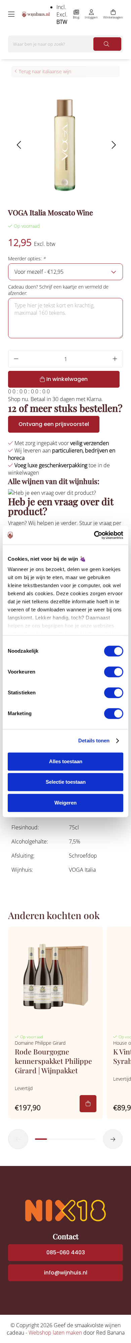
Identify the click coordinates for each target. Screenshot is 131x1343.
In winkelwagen (67, 379)
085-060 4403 (65, 1252)
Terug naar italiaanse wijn (45, 71)
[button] (18, 145)
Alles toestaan (65, 761)
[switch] (113, 671)
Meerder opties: (26, 258)
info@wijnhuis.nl (65, 1272)
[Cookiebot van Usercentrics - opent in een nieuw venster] (94, 535)
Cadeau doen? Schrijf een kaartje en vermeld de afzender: (58, 290)
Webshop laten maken (55, 1332)
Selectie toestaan (66, 782)
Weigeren (65, 803)
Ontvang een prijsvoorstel (53, 424)
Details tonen (94, 740)
